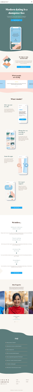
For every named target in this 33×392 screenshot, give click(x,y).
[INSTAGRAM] (2, 379)
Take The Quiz (16, 20)
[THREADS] (8, 379)
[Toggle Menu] (31, 1)
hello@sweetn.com (4, 383)
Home (17, 379)
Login (17, 383)
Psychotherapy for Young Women (16, 319)
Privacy (27, 379)
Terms (27, 381)
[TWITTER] (6, 379)
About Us (18, 381)
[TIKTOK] (4, 379)
